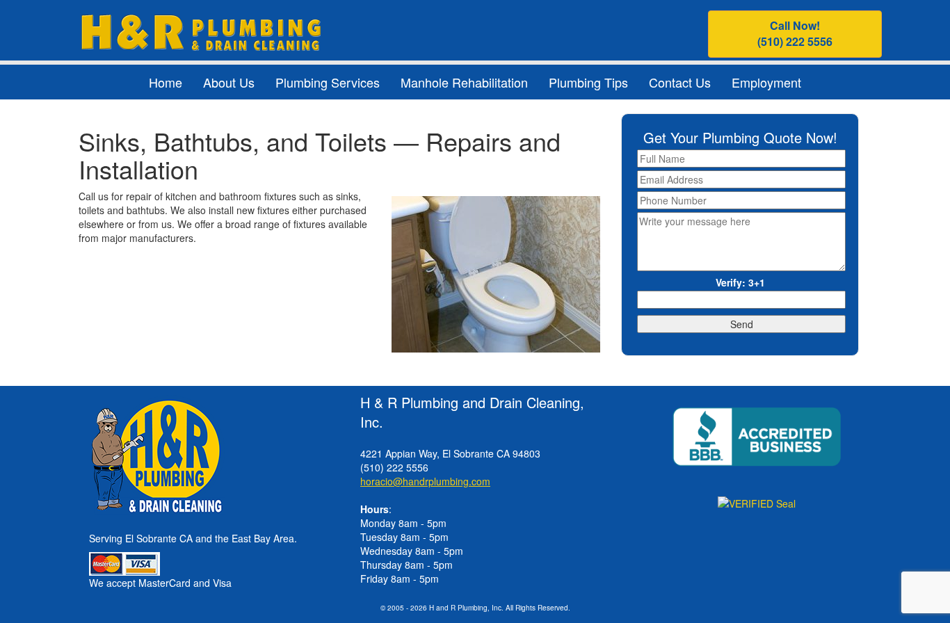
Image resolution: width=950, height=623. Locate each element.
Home (165, 82)
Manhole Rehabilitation (464, 82)
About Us (229, 82)
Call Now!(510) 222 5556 (794, 33)
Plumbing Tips (588, 82)
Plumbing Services (327, 82)
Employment (766, 82)
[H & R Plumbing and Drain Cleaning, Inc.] (201, 31)
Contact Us (680, 82)
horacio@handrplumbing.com (425, 481)
